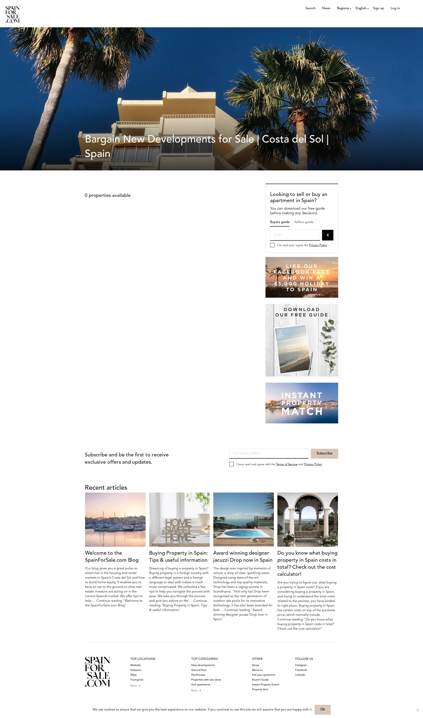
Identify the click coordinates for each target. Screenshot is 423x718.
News (326, 8)
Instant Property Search (266, 684)
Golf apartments (200, 684)
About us (257, 670)
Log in (395, 8)
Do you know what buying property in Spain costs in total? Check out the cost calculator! (307, 564)
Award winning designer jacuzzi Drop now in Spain (243, 557)
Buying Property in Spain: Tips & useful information (178, 557)
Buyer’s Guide (260, 680)
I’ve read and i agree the (302, 245)
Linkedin (300, 675)
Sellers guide (304, 222)
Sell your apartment (263, 675)
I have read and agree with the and (279, 464)
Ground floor (198, 670)
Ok (322, 709)
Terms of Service (286, 464)
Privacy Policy (318, 245)
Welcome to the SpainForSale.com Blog (112, 557)
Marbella (135, 665)
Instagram (301, 665)
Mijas (133, 675)
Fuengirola (136, 680)
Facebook (301, 670)
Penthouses (198, 675)
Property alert (260, 689)
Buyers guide (279, 222)
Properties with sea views (206, 680)
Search (310, 8)
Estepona (135, 670)
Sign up (378, 8)
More (133, 686)
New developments (203, 665)
